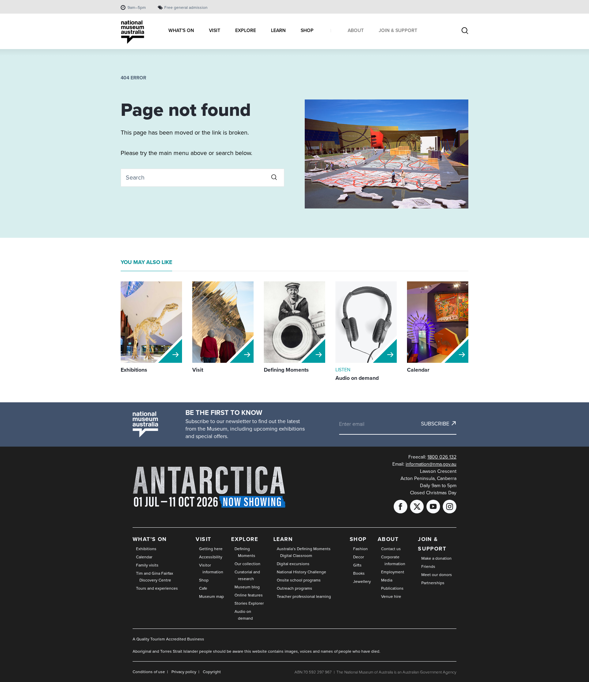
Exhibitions (146, 549)
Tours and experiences (157, 588)
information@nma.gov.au (431, 464)
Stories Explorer (249, 603)
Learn (283, 539)
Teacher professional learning (304, 596)
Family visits (147, 565)
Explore (244, 539)
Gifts (357, 565)
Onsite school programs (299, 580)
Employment (392, 572)
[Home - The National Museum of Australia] (133, 32)
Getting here (211, 549)
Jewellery (362, 581)
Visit (203, 539)
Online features (249, 595)
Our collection (247, 564)
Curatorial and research (247, 575)
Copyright (212, 672)
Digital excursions (293, 564)
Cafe (203, 588)
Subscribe (435, 423)
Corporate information (393, 560)
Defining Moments (245, 552)
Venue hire (391, 596)
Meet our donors (436, 574)
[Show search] (465, 31)
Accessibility (210, 557)
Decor (358, 557)
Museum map (211, 596)
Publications (392, 588)
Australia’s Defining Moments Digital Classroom (304, 552)
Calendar (144, 557)
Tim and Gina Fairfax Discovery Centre (154, 576)
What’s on (150, 539)
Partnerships (432, 583)
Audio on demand (244, 614)
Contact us (391, 549)
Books (359, 573)
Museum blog (247, 587)
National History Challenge (301, 572)
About (388, 539)
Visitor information (211, 568)
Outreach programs (294, 588)
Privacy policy (183, 672)
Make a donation (436, 558)
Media (386, 580)
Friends (428, 566)
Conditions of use (149, 672)
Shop (204, 580)
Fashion (360, 549)
